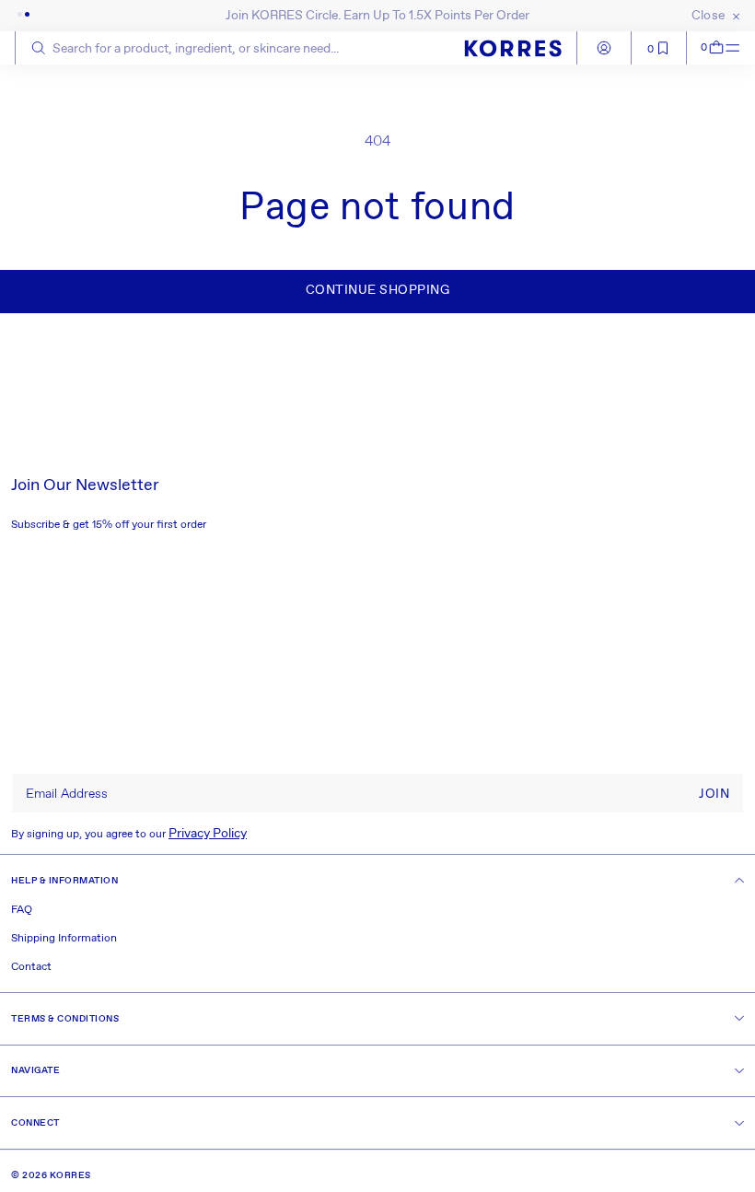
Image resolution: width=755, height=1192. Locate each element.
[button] (706, 47)
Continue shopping (378, 290)
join (714, 794)
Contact (31, 967)
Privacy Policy (207, 833)
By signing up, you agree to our (129, 833)
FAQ (21, 910)
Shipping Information (64, 938)
